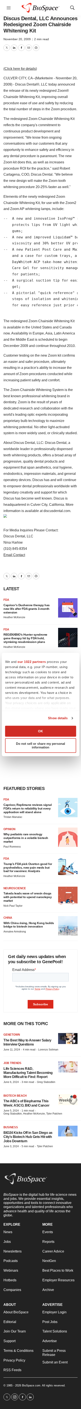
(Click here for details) (20, 69)
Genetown (11, 1034)
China (7, 917)
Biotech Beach (15, 1095)
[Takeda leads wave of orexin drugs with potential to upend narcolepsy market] (68, 896)
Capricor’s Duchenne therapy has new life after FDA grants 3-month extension (26, 608)
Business (10, 1127)
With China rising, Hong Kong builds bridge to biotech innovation (28, 924)
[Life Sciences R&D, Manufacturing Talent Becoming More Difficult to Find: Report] (68, 1066)
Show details (58, 718)
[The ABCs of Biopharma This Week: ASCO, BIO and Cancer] (68, 1099)
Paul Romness (12, 846)
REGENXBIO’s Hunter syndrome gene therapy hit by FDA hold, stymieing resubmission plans (25, 638)
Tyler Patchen (45, 1146)
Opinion (9, 829)
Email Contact (14, 555)
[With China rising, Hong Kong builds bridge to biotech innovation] (68, 925)
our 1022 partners (31, 662)
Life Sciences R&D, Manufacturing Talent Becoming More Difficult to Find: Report (28, 1073)
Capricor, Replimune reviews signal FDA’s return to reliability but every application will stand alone (27, 808)
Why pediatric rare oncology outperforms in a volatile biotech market (25, 838)
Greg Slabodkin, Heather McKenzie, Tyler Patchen (32, 1113)
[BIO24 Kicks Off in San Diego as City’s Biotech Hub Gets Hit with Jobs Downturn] (68, 1131)
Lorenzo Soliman (48, 1049)
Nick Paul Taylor (12, 905)
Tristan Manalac (12, 817)
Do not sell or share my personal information (40, 745)
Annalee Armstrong (14, 931)
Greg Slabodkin (46, 1082)
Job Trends (12, 1063)
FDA (6, 599)
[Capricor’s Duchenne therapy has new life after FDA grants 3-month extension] (68, 608)
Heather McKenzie (14, 617)
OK (40, 731)
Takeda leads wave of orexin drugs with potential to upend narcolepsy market (27, 897)
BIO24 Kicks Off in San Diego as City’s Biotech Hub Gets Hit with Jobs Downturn (27, 1137)
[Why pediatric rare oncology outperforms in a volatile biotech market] (68, 837)
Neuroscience (14, 888)
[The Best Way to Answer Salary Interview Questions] (68, 1038)
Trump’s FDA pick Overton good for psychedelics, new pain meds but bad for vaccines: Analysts (27, 867)
